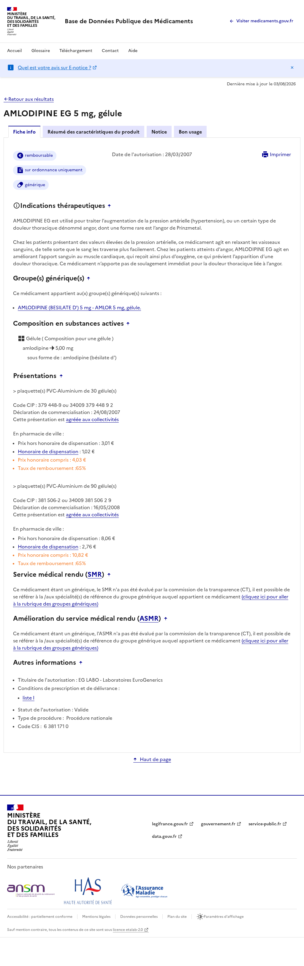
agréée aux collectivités (92, 419)
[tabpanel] (152, 445)
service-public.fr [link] (264, 824)
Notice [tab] (159, 131)
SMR (95, 574)
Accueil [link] (14, 51)
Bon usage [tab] (190, 131)
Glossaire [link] (40, 51)
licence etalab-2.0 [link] (128, 929)
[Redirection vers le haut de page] (110, 205)
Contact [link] (110, 51)
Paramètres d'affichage (224, 916)
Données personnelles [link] (139, 916)
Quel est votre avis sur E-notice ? (54, 67)
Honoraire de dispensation (48, 451)
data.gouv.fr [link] (164, 836)
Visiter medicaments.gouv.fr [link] (264, 21)
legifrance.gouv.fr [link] (170, 824)
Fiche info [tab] (24, 131)
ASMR (149, 618)
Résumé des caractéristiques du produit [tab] (94, 131)
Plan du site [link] (177, 916)
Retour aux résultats (31, 99)
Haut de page (155, 759)
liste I (28, 697)
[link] (129, 21)
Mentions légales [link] (96, 916)
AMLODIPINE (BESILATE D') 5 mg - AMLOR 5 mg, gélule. (79, 307)
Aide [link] (132, 51)
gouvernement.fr (218, 824)
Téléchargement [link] (75, 51)
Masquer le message (292, 67)
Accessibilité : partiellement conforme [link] (39, 916)
